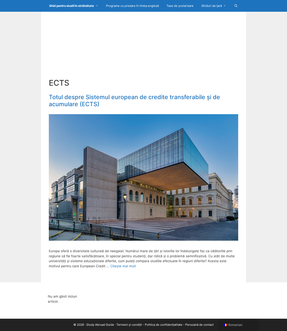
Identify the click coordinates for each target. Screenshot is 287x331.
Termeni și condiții (129, 325)
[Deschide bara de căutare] (236, 6)
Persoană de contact (199, 325)
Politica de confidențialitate (163, 325)
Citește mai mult (123, 266)
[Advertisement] (143, 49)
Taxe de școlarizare (180, 6)
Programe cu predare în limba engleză (132, 6)
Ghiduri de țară (211, 6)
